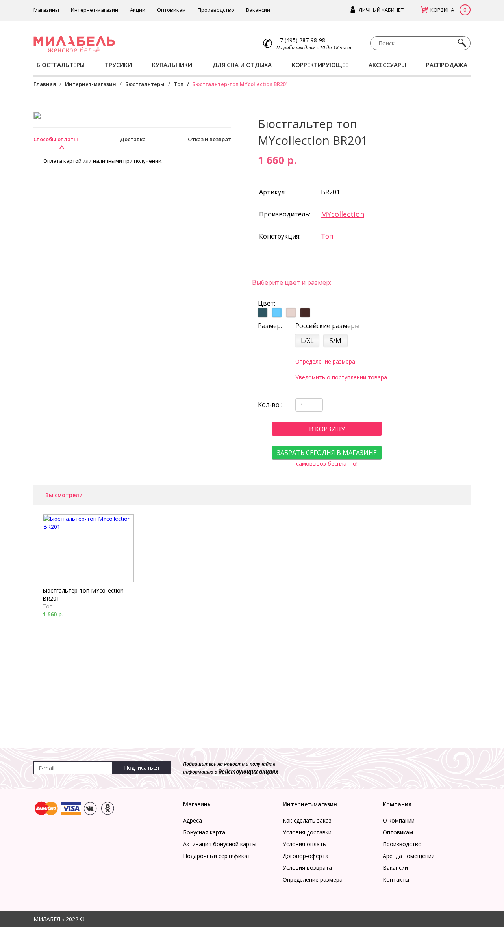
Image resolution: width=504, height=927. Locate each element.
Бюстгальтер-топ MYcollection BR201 (83, 594)
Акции (137, 9)
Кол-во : (270, 404)
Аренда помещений (409, 856)
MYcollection (342, 214)
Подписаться (141, 767)
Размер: (270, 325)
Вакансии (258, 9)
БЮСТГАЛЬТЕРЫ (61, 65)
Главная (44, 84)
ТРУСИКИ (118, 65)
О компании (399, 820)
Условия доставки (307, 832)
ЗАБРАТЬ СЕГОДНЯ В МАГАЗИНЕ (327, 452)
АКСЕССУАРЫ (387, 65)
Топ (178, 84)
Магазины (46, 9)
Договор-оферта (305, 856)
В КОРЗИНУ (327, 429)
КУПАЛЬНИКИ (172, 65)
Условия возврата (307, 867)
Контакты (396, 879)
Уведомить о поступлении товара (341, 377)
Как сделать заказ (307, 820)
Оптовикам (171, 9)
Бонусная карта (204, 832)
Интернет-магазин (94, 9)
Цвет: (266, 303)
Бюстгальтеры (145, 84)
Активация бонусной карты (219, 844)
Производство (216, 9)
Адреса (192, 820)
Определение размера (325, 361)
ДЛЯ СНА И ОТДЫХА (242, 65)
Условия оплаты (305, 844)
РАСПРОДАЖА (446, 65)
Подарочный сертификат (216, 856)
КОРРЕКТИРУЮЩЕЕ (320, 65)
